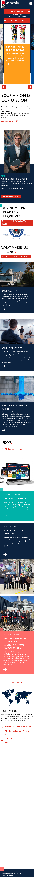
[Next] (30, 87)
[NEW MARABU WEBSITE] (17, 473)
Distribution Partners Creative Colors (17, 740)
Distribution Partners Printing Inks (17, 732)
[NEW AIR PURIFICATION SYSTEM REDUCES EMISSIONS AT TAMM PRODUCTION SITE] (17, 613)
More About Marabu (14, 121)
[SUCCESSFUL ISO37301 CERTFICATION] (17, 576)
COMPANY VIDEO (13, 196)
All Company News (13, 449)
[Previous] (4, 87)
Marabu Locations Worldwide (18, 727)
